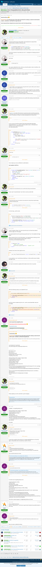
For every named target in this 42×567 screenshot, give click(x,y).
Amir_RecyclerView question (17, 549)
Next (20, 37)
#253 (40, 318)
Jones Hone (5, 550)
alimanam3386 (5, 11)
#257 (40, 443)
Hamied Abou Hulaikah (4, 102)
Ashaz (4, 323)
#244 (40, 82)
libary (25, 11)
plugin (28, 11)
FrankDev (37, 546)
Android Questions (13, 537)
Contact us (21, 559)
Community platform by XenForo (21, 561)
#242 (40, 56)
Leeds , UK (27, 30)
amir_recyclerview (19, 11)
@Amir (12, 113)
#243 (40, 70)
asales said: (11, 466)
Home (39, 559)
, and (16, 225)
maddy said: (11, 111)
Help (36, 559)
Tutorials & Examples (15, 533)
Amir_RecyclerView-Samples (17, 532)
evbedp (4, 76)
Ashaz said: (11, 381)
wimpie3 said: (12, 150)
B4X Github (19, 6)
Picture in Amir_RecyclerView (17, 546)
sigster (5, 537)
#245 (40, 96)
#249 (40, 196)
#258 (40, 463)
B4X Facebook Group (12, 6)
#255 (40, 406)
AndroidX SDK (12, 397)
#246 (40, 109)
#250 (40, 228)
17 (17, 37)
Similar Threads (37, 11)
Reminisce (37, 532)
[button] (13, 4)
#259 (40, 502)
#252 (40, 273)
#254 (40, 379)
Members (16, 4)
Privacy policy (32, 559)
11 (7, 37)
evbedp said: (12, 85)
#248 (40, 184)
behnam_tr (37, 540)
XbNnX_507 (4, 267)
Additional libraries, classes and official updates (13, 543)
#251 (40, 262)
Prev (2, 37)
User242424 (6, 533)
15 (14, 37)
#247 (40, 148)
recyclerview (32, 11)
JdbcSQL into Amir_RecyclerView (10, 536)
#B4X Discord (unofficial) (4, 6)
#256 (40, 424)
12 (9, 37)
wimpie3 (4, 45)
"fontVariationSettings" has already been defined (18, 455)
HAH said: (11, 186)
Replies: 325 (9, 15)
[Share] (40, 15)
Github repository (3, 13)
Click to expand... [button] (21, 27)
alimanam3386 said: (13, 320)
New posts (10, 4)
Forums (5, 4)
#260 (40, 513)
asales (4, 449)
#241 (40, 39)
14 (12, 37)
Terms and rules (26, 559)
